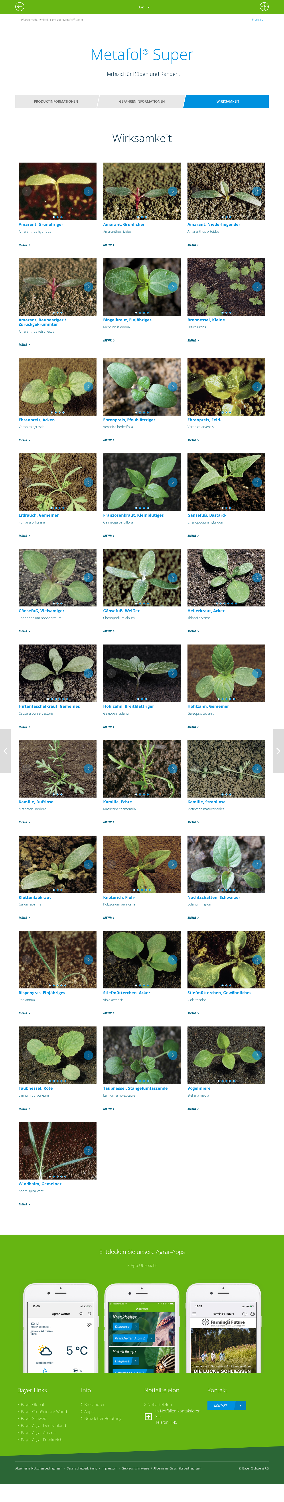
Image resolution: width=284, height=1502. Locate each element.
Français (257, 19)
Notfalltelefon (160, 1404)
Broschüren (95, 1404)
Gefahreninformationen (142, 101)
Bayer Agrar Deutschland (43, 1425)
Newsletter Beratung (102, 1418)
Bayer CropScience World (44, 1411)
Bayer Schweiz (34, 1418)
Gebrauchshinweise (135, 1468)
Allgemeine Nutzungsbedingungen (38, 1468)
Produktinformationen (56, 101)
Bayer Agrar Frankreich (41, 1439)
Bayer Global (32, 1404)
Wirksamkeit (228, 101)
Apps (88, 1411)
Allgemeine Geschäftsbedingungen (177, 1468)
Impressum (109, 1468)
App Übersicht (144, 1265)
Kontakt (220, 1405)
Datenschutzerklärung (82, 1468)
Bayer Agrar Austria (38, 1432)
